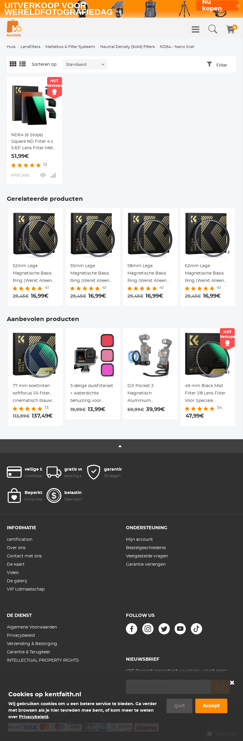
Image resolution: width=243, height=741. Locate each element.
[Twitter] (164, 628)
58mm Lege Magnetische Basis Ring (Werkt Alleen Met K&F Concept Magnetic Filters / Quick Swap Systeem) (150, 274)
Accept (211, 705)
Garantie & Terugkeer (28, 652)
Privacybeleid (21, 635)
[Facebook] (131, 628)
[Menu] (195, 29)
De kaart (16, 564)
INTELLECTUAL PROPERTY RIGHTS (43, 660)
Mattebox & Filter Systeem (70, 47)
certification (19, 540)
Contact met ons (24, 556)
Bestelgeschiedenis (146, 548)
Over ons (16, 548)
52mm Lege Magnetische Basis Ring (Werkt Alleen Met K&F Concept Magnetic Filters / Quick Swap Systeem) (35, 274)
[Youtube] (180, 628)
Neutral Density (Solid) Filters (127, 47)
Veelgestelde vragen (147, 556)
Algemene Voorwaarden (32, 627)
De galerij (17, 581)
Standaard (76, 65)
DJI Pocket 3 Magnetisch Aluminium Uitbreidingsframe (146, 394)
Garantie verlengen (146, 564)
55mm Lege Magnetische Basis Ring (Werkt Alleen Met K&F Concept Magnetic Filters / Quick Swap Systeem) (93, 274)
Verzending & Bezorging (32, 644)
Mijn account (139, 540)
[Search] (213, 29)
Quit (179, 705)
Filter (221, 65)
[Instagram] (148, 628)
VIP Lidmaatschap (25, 589)
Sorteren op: (44, 64)
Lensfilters (30, 47)
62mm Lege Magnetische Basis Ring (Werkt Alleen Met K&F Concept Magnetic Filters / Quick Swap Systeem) (207, 274)
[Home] (14, 27)
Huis (11, 47)
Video (13, 573)
